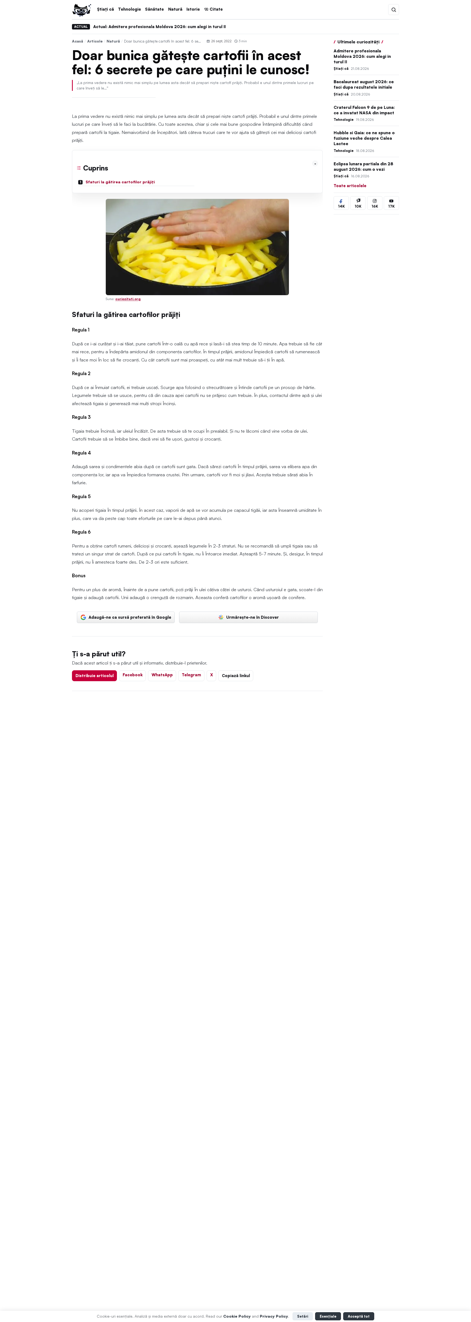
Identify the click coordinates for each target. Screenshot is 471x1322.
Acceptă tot (359, 1316)
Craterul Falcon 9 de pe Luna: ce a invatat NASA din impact (364, 110)
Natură (175, 9)
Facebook (133, 674)
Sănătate (154, 9)
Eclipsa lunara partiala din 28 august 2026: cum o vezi (363, 166)
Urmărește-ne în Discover (252, 617)
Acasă (77, 41)
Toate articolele (350, 185)
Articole (95, 41)
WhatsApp (162, 674)
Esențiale (328, 1316)
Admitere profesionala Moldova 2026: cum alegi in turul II (362, 56)
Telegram (191, 674)
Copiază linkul (236, 675)
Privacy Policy (274, 1316)
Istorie (193, 9)
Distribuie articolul (95, 675)
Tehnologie (129, 9)
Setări (302, 1316)
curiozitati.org (128, 299)
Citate (216, 9)
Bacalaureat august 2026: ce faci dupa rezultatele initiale (364, 84)
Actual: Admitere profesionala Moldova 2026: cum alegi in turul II (159, 26)
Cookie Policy (237, 1316)
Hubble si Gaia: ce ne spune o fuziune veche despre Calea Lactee (364, 138)
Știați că (105, 9)
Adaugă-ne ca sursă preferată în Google (130, 617)
